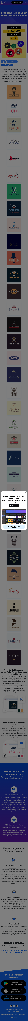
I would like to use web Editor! (14, 526)
